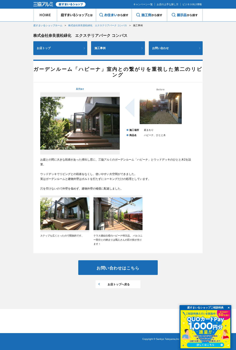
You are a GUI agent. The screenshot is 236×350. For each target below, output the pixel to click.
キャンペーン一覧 (143, 4)
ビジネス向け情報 (192, 4)
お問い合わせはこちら (118, 268)
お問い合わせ (160, 48)
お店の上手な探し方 (167, 4)
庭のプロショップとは (76, 15)
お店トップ (44, 48)
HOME (45, 15)
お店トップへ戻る (119, 284)
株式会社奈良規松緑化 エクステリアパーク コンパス (97, 25)
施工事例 (100, 48)
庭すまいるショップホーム (47, 25)
